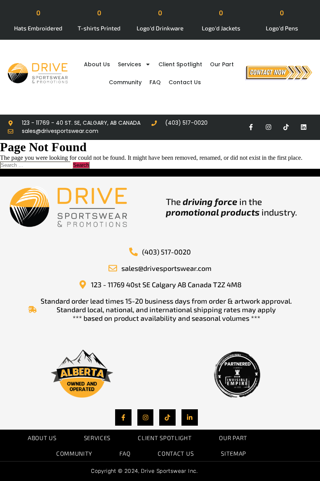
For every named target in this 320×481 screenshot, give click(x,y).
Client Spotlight (180, 64)
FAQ (155, 82)
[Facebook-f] (251, 127)
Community (125, 82)
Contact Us (185, 82)
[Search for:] (36, 164)
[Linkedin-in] (189, 417)
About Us (97, 64)
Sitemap (233, 453)
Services (129, 64)
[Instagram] (268, 127)
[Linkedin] (303, 127)
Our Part (222, 64)
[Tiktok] (286, 127)
